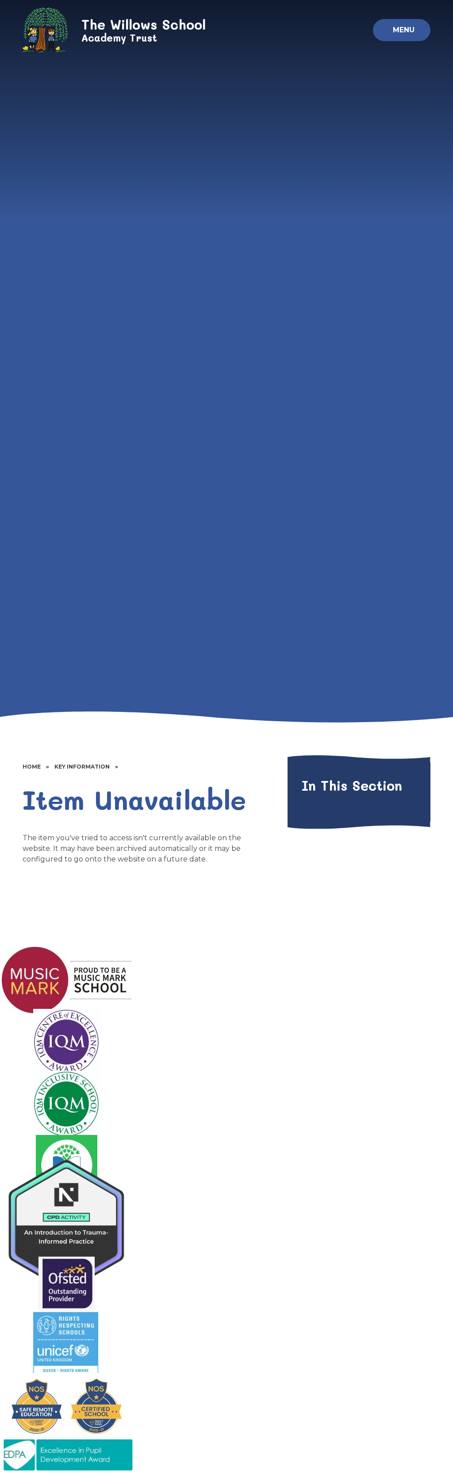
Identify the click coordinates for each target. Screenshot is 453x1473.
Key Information (82, 766)
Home (32, 766)
